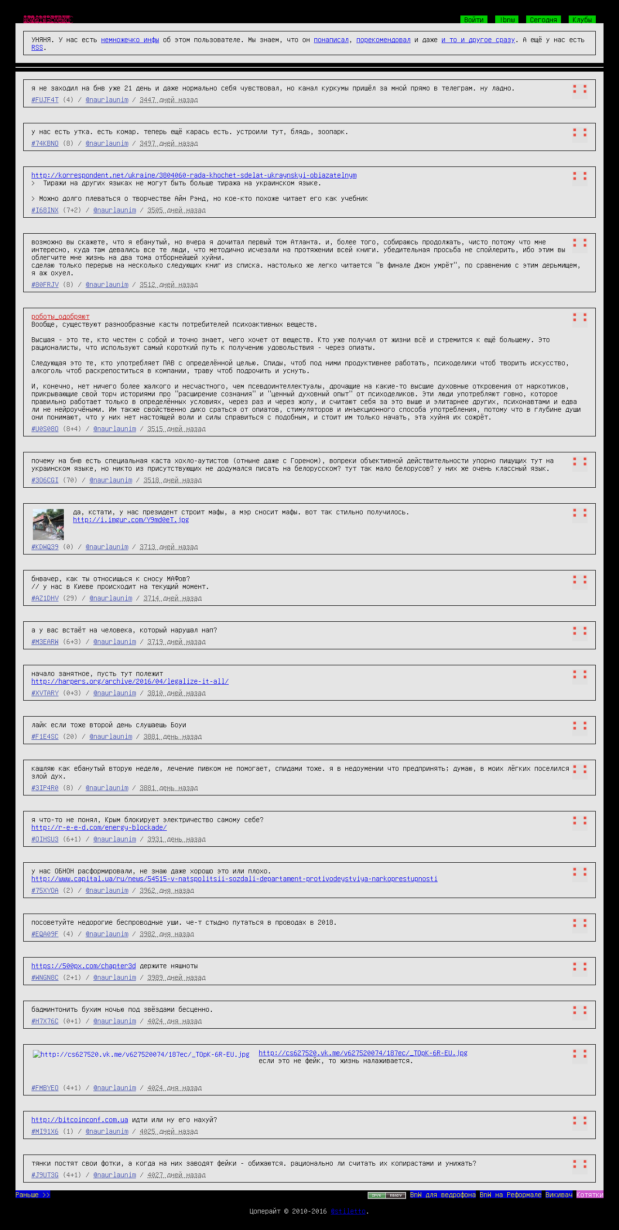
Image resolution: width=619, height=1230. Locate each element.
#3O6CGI (45, 479)
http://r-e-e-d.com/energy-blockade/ (99, 827)
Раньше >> (32, 1194)
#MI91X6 (45, 1131)
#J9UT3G (45, 1174)
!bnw (507, 19)
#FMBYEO (45, 1087)
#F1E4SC (45, 736)
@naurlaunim (107, 99)
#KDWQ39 (45, 546)
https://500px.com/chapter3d (83, 965)
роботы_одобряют (60, 316)
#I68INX (45, 209)
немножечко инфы (130, 39)
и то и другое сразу (478, 39)
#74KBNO (45, 143)
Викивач (559, 1194)
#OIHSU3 (45, 838)
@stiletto (348, 1211)
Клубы (582, 19)
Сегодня (543, 19)
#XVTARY (45, 692)
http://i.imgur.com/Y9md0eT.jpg (131, 519)
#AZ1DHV (45, 597)
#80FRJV (45, 284)
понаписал (331, 39)
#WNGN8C (45, 977)
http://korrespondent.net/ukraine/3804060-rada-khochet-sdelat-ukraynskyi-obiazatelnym (193, 175)
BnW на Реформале (511, 1194)
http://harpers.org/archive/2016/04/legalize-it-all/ (130, 681)
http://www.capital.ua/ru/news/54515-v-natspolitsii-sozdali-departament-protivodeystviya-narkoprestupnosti (234, 878)
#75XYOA (45, 890)
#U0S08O (45, 428)
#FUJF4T (45, 99)
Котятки (590, 1194)
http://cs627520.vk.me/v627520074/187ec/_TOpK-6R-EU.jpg (363, 1052)
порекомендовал (383, 39)
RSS (37, 47)
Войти (474, 19)
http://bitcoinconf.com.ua (79, 1119)
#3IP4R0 (45, 787)
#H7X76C (45, 1020)
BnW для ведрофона (443, 1194)
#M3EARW (45, 641)
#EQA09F (45, 933)
